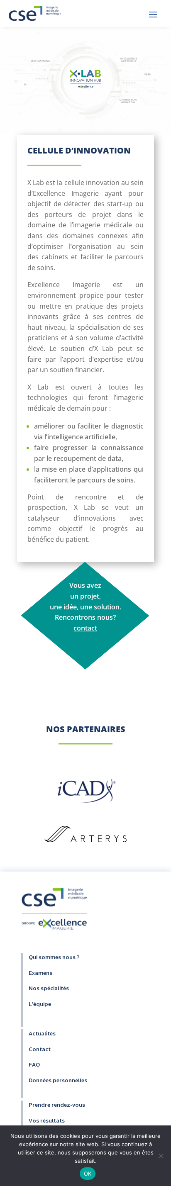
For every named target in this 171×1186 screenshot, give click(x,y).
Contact (40, 1049)
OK (88, 1173)
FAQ (34, 1065)
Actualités (42, 1034)
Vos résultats (47, 1121)
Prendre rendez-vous (57, 1105)
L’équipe (40, 1004)
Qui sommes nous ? (54, 957)
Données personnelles (58, 1081)
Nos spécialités (49, 988)
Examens (40, 973)
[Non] (160, 1156)
